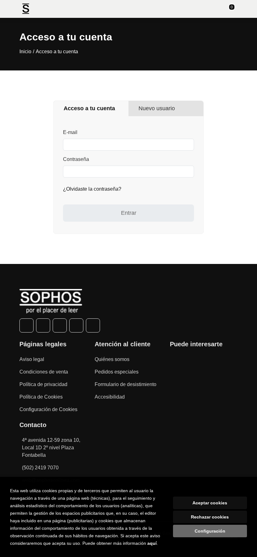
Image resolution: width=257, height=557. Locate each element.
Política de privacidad (43, 384)
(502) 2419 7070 (40, 467)
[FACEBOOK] (26, 325)
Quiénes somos (112, 359)
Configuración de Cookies (48, 409)
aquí (152, 543)
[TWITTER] (43, 325)
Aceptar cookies (209, 502)
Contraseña (76, 159)
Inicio (25, 51)
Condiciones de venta (43, 371)
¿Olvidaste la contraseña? (92, 189)
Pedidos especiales (117, 371)
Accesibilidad (110, 397)
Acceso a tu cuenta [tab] (89, 108)
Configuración (210, 531)
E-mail (70, 132)
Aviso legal (31, 359)
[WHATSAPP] (76, 325)
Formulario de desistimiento (125, 384)
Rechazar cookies (210, 516)
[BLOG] (93, 325)
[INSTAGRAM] (60, 325)
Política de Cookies (41, 397)
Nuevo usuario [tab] (157, 108)
